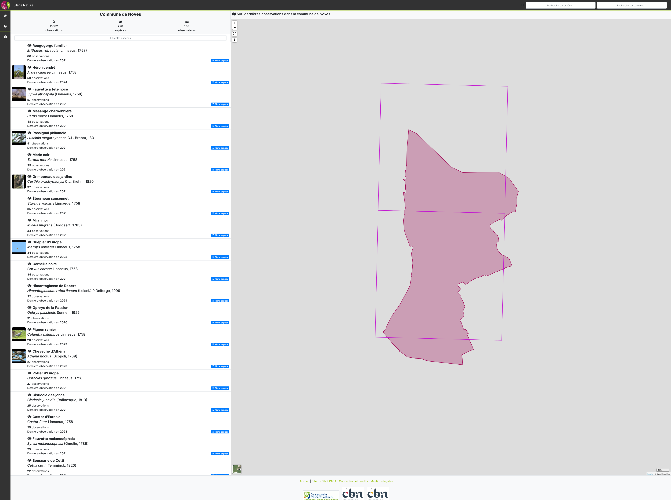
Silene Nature (23, 5)
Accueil (305, 481)
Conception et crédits (354, 481)
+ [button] (235, 23)
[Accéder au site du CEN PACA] (321, 496)
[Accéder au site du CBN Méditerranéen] (353, 496)
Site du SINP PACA (324, 481)
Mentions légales (381, 481)
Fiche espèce (221, 60)
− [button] (235, 27)
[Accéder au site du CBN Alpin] (378, 496)
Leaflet (650, 473)
